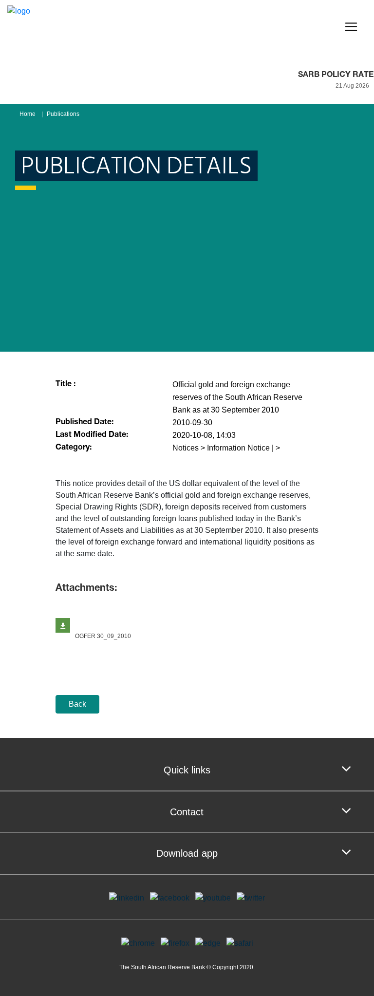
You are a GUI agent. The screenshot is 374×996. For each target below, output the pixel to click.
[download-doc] (63, 625)
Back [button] (77, 704)
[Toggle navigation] (351, 27)
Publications (63, 114)
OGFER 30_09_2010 (103, 636)
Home (27, 114)
